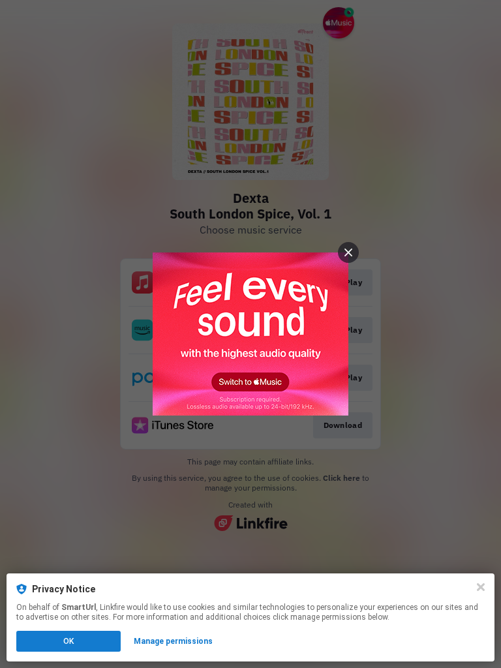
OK (68, 641)
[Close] (480, 587)
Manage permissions (173, 641)
